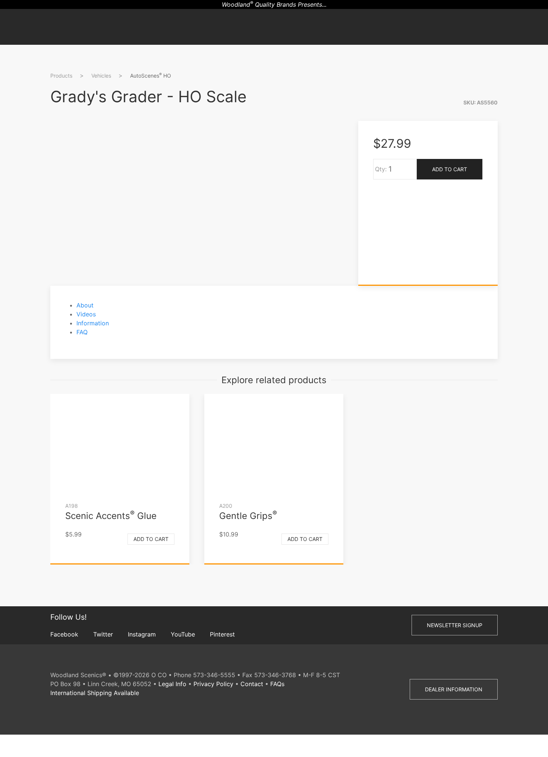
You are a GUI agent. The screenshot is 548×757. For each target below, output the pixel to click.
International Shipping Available (94, 693)
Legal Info (172, 684)
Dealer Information (453, 689)
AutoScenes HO (150, 75)
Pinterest (222, 634)
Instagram (142, 634)
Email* (517, 172)
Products (61, 75)
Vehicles (101, 75)
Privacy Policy (213, 684)
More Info (523, 229)
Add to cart (151, 539)
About (85, 305)
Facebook (64, 634)
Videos (86, 314)
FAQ (82, 332)
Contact (251, 684)
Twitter (103, 634)
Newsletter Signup (454, 625)
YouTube (183, 634)
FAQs (277, 684)
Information (92, 323)
